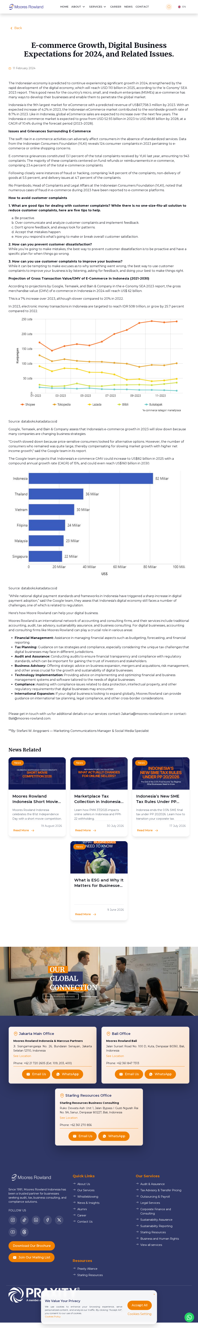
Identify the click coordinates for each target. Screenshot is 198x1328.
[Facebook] (47, 1220)
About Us (83, 1184)
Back (18, 28)
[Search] (169, 7)
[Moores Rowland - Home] (26, 7)
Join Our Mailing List (34, 1257)
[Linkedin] (36, 1220)
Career (115, 6)
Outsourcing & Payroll (155, 1196)
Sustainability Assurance (156, 1219)
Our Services (85, 1190)
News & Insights (88, 1203)
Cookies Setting (140, 1314)
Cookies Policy (53, 1316)
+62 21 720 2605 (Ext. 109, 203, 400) (47, 1063)
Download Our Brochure (32, 1246)
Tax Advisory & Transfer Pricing (160, 1190)
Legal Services (150, 1203)
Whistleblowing (87, 1196)
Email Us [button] (39, 1074)
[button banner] (99, 981)
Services (95, 6)
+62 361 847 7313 (127, 1063)
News (128, 6)
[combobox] (181, 7)
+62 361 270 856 (80, 1125)
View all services (151, 1244)
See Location (22, 1056)
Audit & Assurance (152, 1184)
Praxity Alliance (87, 1268)
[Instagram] (13, 1220)
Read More (21, 830)
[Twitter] (59, 1220)
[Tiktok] (24, 1220)
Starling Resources (153, 1232)
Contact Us (84, 1221)
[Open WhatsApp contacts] (189, 1317)
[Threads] (24, 1232)
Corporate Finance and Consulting (155, 1211)
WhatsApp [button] (70, 1074)
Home (64, 6)
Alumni (82, 1209)
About (76, 6)
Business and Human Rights (159, 1238)
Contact (142, 6)
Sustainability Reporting (156, 1226)
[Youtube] (13, 1232)
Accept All (140, 1305)
